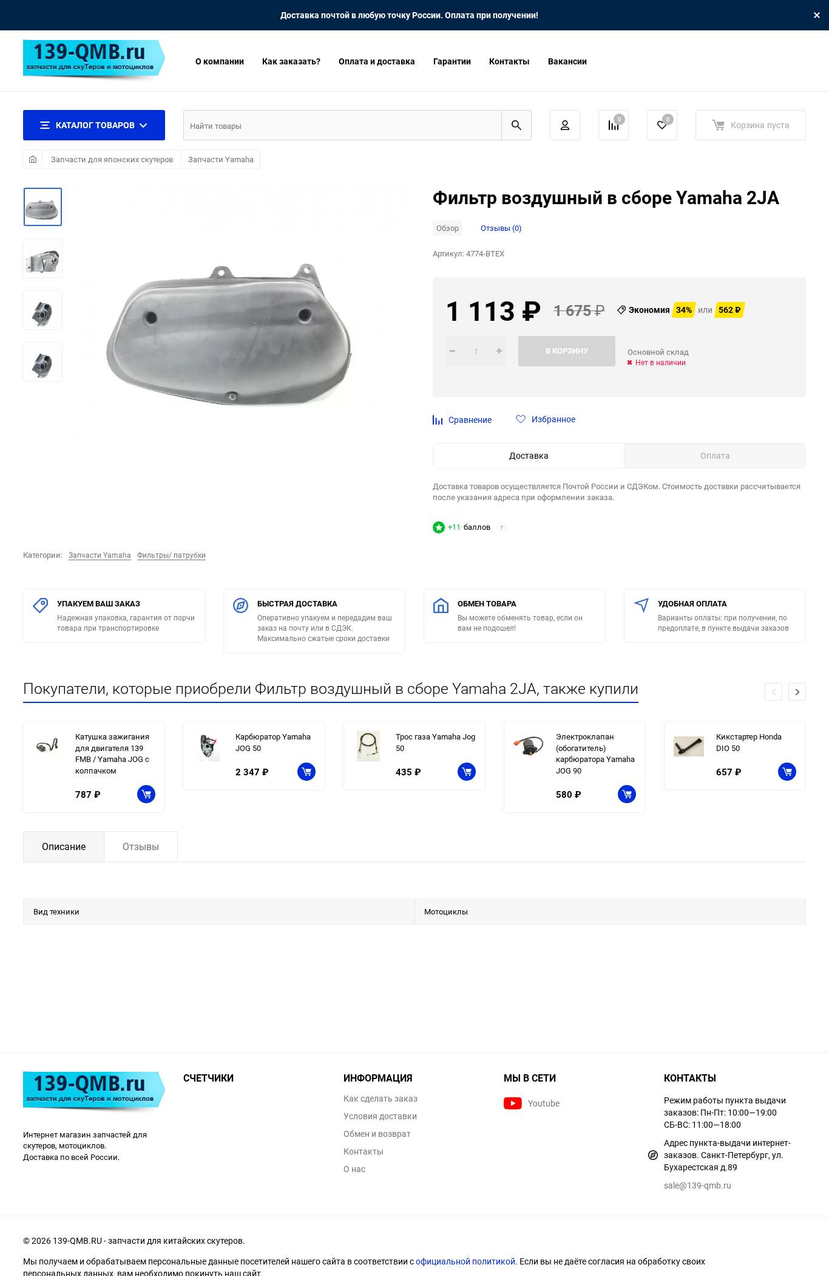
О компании (219, 61)
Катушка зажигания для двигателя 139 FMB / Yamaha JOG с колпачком (112, 753)
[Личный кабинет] (565, 125)
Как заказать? (291, 61)
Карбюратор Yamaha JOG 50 (273, 742)
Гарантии (452, 61)
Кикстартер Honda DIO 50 (749, 742)
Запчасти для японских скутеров (112, 159)
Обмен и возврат (377, 1134)
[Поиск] (516, 125)
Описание (64, 846)
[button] (797, 692)
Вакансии (567, 61)
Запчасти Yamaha (221, 159)
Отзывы (141, 846)
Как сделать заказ (380, 1098)
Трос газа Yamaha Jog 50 (435, 742)
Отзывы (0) (501, 227)
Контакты (509, 61)
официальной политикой (465, 1261)
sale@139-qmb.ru (697, 1185)
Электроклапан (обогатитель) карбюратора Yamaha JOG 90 (595, 753)
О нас (354, 1169)
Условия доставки (380, 1116)
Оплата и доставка (377, 61)
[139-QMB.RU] (94, 1094)
